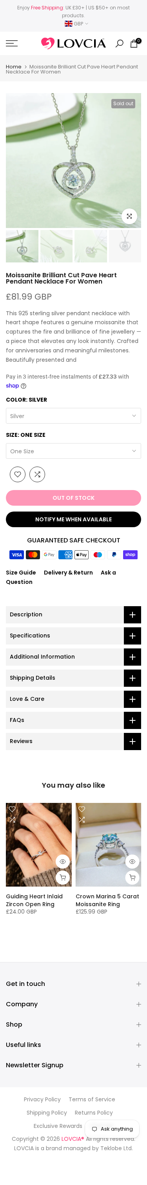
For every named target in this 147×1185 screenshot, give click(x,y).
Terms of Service (92, 1099)
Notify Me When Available (73, 519)
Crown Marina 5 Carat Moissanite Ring (107, 900)
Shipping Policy (47, 1113)
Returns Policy (94, 1113)
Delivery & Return (68, 572)
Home (14, 66)
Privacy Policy (42, 1099)
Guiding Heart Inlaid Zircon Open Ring (34, 900)
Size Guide (21, 572)
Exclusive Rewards (58, 1126)
